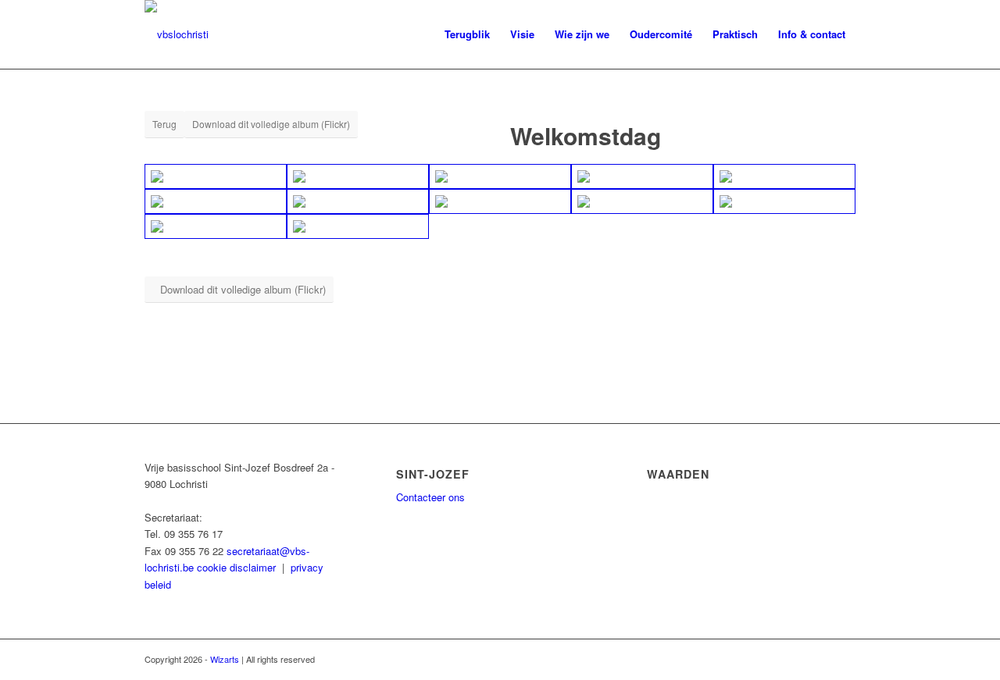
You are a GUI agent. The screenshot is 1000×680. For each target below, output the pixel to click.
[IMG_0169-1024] (500, 176)
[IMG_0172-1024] (216, 201)
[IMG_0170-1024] (642, 176)
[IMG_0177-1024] (216, 226)
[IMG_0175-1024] (642, 201)
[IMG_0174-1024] (500, 201)
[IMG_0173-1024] (358, 201)
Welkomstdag (585, 135)
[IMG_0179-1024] (216, 176)
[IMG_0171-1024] (784, 176)
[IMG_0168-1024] (358, 176)
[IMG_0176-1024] (784, 201)
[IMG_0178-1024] (358, 226)
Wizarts (224, 659)
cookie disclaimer (236, 567)
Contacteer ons (430, 497)
